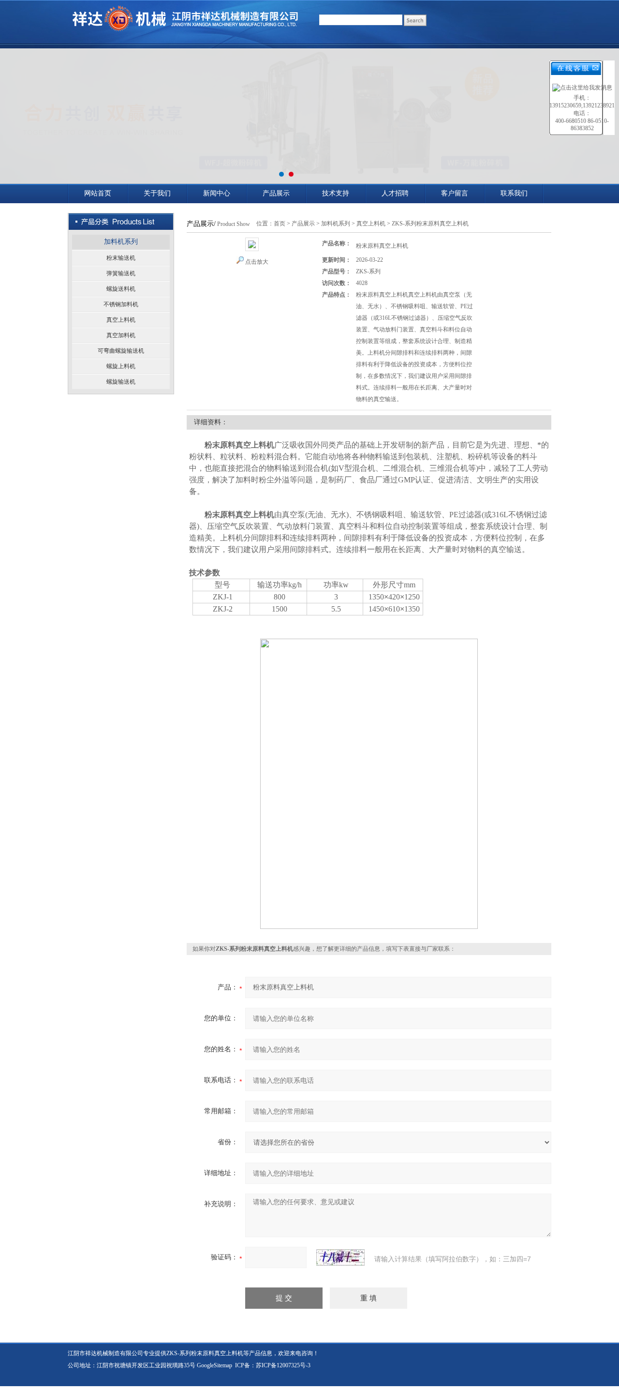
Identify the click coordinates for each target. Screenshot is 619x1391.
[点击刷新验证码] (340, 1257)
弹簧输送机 (120, 273)
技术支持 (335, 193)
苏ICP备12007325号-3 (283, 1365)
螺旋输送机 (120, 381)
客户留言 (454, 193)
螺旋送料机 (120, 288)
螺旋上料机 (120, 366)
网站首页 (97, 193)
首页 (279, 223)
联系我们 (514, 193)
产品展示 (276, 193)
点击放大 (256, 261)
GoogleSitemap (214, 1365)
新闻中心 (216, 193)
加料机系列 (121, 241)
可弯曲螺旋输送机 (121, 350)
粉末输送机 (120, 257)
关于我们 (157, 193)
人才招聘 (395, 193)
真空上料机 (120, 319)
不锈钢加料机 (120, 304)
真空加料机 (120, 335)
